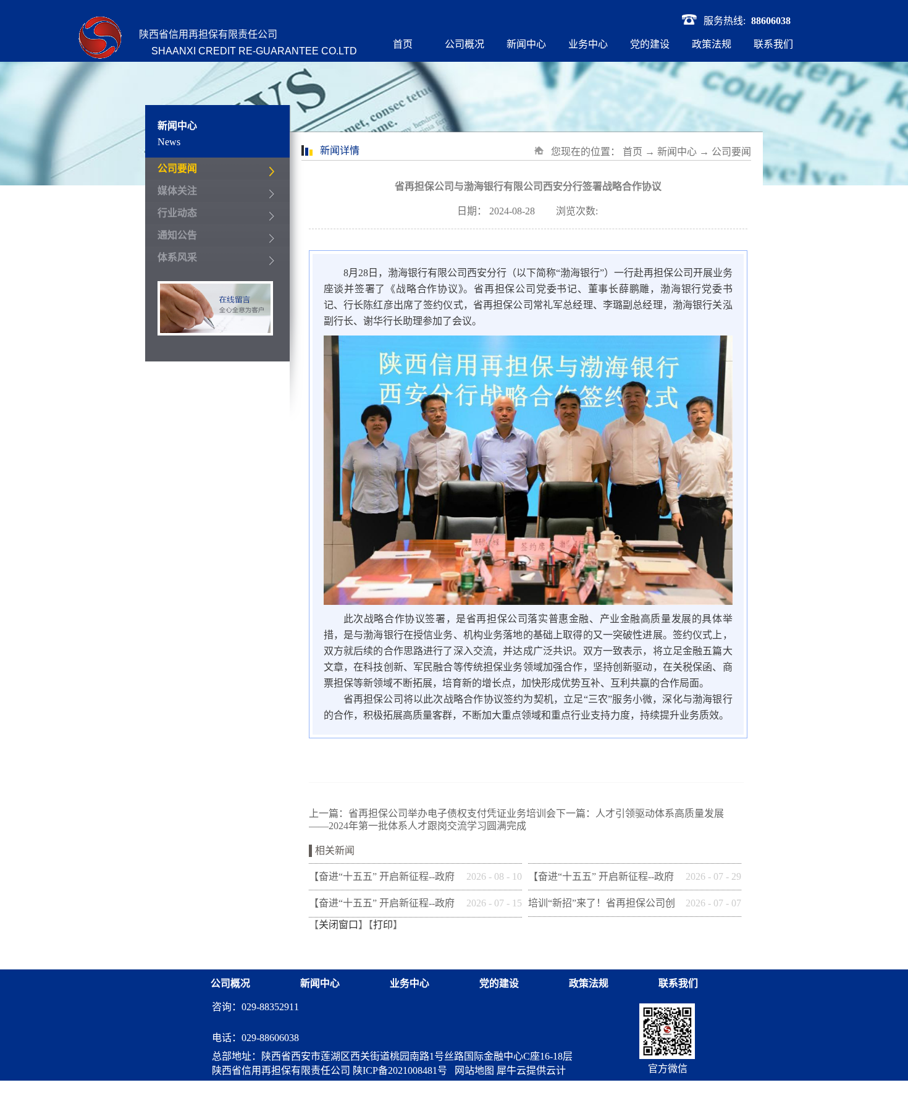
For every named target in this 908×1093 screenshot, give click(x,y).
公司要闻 (731, 151)
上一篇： (432, 813)
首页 (403, 44)
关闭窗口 (338, 924)
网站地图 (472, 1070)
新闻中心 (677, 151)
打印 (383, 924)
